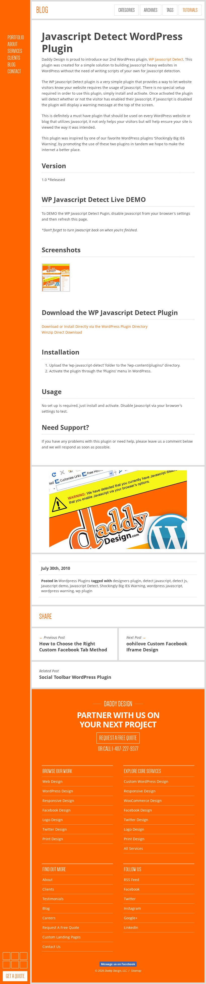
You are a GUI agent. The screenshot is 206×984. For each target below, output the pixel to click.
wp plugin (84, 590)
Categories (126, 10)
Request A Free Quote (118, 738)
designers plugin (127, 580)
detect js (180, 580)
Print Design (52, 838)
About (13, 44)
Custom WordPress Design (146, 781)
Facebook (15, 956)
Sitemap (136, 970)
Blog (11, 64)
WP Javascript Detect (166, 59)
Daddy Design (118, 704)
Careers (49, 918)
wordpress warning (57, 590)
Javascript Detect (84, 585)
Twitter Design (54, 829)
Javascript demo (54, 585)
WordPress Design (57, 791)
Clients (14, 58)
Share (45, 616)
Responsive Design (58, 800)
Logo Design (52, 819)
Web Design (52, 781)
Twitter (23, 956)
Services (15, 51)
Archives (150, 10)
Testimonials (53, 898)
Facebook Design (56, 810)
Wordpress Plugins (74, 580)
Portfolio (16, 37)
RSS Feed (131, 879)
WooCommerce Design (143, 800)
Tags (170, 10)
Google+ (15, 964)
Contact (14, 71)
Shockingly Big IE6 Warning (122, 585)
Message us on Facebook (118, 964)
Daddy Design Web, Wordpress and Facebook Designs (15, 18)
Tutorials (190, 10)
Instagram (6, 964)
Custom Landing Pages (61, 937)
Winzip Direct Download (62, 332)
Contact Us (51, 946)
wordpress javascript (164, 585)
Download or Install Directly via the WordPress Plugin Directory (94, 326)
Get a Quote (15, 976)
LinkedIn (23, 964)
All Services (133, 848)
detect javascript (157, 580)
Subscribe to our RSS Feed (6, 956)
